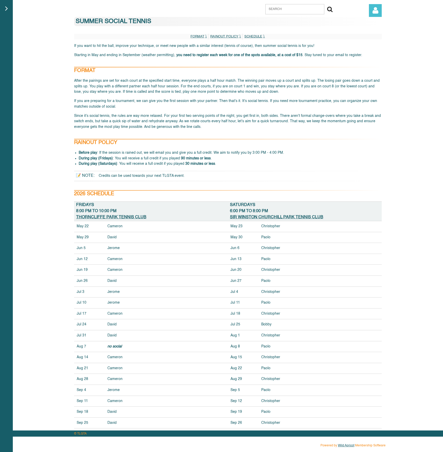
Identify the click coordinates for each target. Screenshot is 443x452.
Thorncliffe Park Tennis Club (111, 217)
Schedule (253, 36)
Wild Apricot (346, 445)
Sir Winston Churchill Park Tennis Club (276, 217)
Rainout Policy (224, 36)
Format (197, 36)
